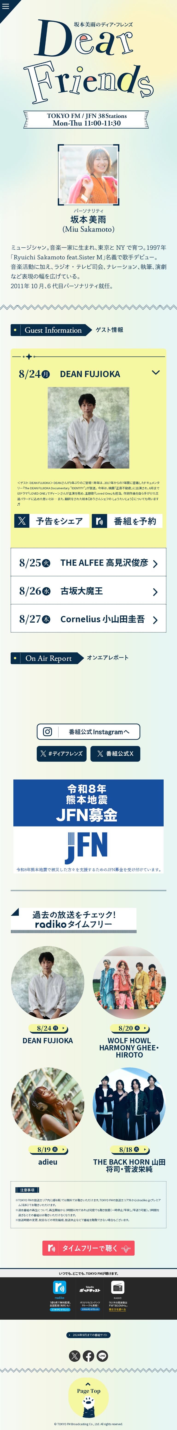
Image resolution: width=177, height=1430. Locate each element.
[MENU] (10, 12)
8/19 (44, 1149)
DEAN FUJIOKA (47, 1040)
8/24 (44, 1028)
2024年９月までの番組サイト (90, 1335)
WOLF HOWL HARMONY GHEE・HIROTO (129, 1047)
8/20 (126, 1028)
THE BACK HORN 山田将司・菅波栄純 (129, 1165)
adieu (47, 1161)
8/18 (125, 1149)
